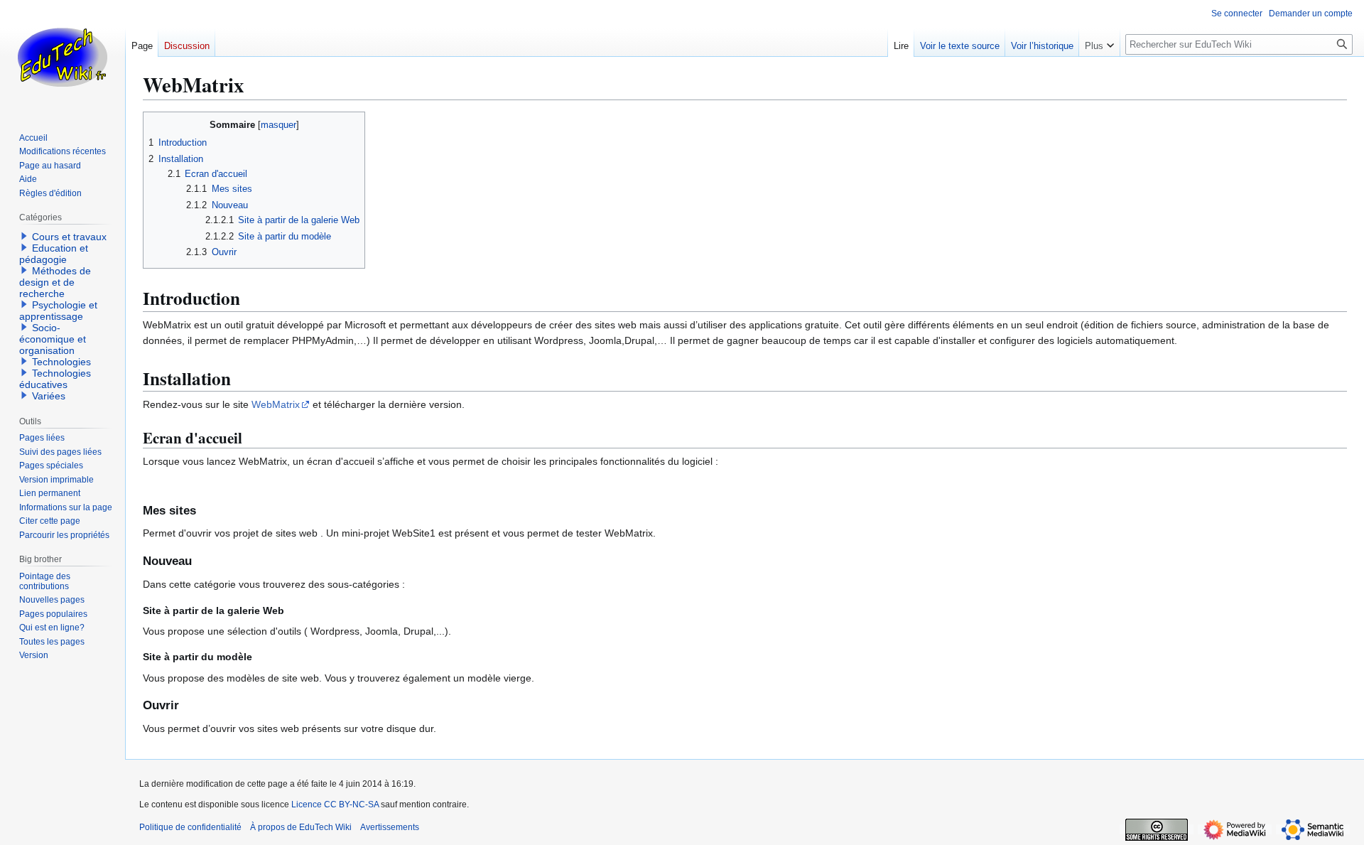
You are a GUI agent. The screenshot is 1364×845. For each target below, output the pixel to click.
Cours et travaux (69, 236)
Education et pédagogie (53, 253)
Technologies (61, 361)
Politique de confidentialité (190, 827)
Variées (48, 396)
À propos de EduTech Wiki (301, 827)
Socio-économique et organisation (52, 339)
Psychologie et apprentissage (58, 310)
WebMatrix (275, 404)
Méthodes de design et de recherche (55, 282)
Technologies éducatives (55, 378)
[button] (1099, 42)
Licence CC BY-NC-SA (335, 804)
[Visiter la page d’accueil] (62, 57)
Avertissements (389, 827)
